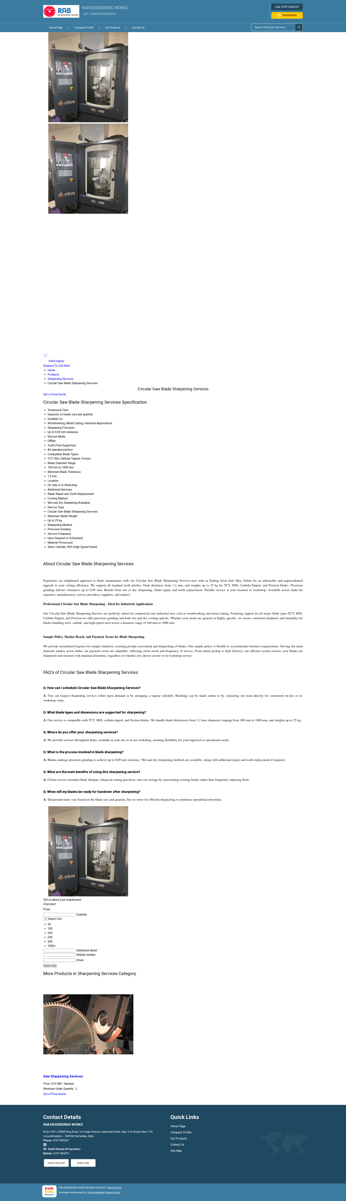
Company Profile (83, 27)
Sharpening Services (61, 379)
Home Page (56, 27)
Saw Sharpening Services (63, 1076)
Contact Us (138, 27)
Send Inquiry (290, 15)
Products (53, 374)
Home (51, 370)
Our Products (112, 27)
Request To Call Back (56, 365)
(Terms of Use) (114, 1187)
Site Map (176, 1150)
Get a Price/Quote (54, 394)
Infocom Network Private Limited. (103, 1192)
